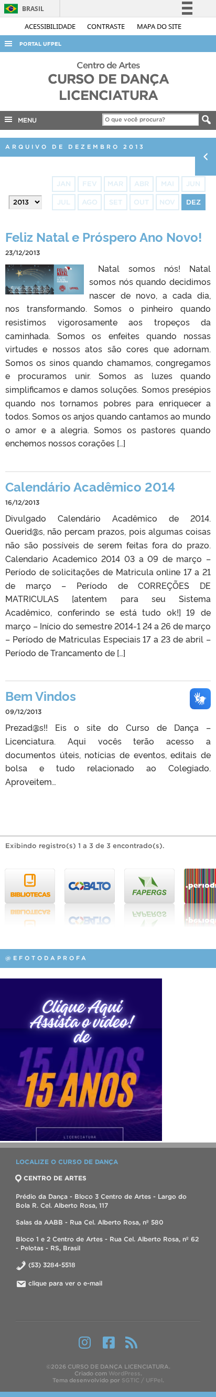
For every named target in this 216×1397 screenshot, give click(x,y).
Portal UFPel (40, 44)
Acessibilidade (51, 26)
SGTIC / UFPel (142, 1380)
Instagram (85, 1342)
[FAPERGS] (147, 898)
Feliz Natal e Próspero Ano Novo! (103, 236)
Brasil (22, 8)
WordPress (125, 1373)
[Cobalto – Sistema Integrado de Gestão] (87, 898)
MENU (25, 120)
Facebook (109, 1342)
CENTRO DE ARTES (55, 1178)
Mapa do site (159, 26)
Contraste (106, 26)
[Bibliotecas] (27, 898)
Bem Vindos (40, 695)
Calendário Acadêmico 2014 (90, 486)
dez (193, 202)
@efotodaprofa (46, 958)
